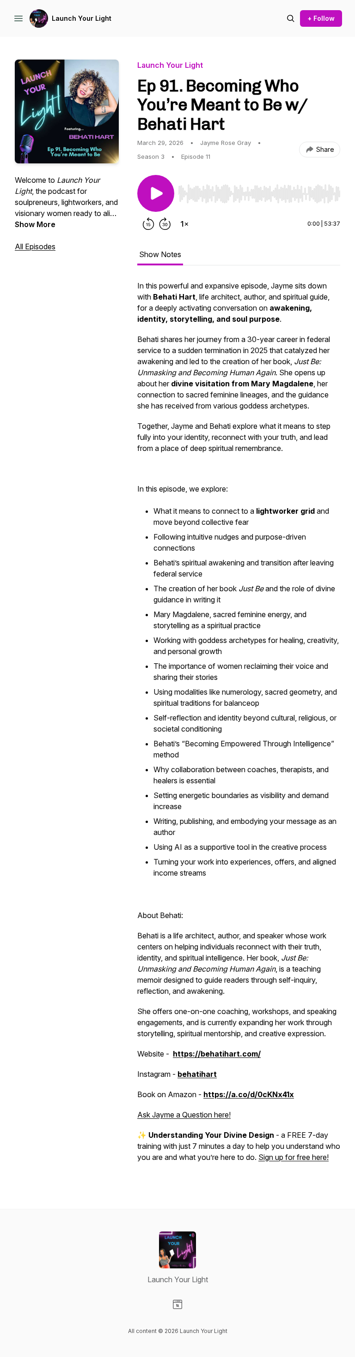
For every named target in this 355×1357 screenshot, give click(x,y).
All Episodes (35, 246)
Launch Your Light (81, 18)
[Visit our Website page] (177, 1304)
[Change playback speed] (184, 223)
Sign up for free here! (293, 1157)
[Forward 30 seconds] (165, 223)
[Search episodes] (290, 18)
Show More (35, 224)
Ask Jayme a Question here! (184, 1114)
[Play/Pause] (155, 193)
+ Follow (321, 18)
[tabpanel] (238, 726)
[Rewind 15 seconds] (148, 223)
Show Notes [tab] (160, 254)
